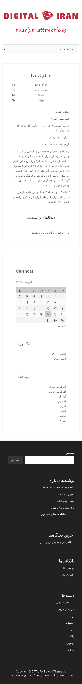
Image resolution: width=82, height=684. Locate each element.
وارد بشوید (38, 232)
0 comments (41, 90)
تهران (41, 100)
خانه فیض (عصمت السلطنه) (58, 487)
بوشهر (62, 415)
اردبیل (62, 396)
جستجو (70, 452)
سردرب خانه (67, 494)
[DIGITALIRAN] (41, 21)
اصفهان (62, 401)
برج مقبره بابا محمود (62, 507)
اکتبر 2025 (60, 358)
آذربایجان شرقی (57, 386)
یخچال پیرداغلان (65, 500)
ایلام (63, 411)
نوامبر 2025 (59, 353)
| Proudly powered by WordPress (52, 675)
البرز (63, 406)
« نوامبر (61, 325)
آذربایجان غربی (57, 391)
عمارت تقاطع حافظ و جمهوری (57, 514)
